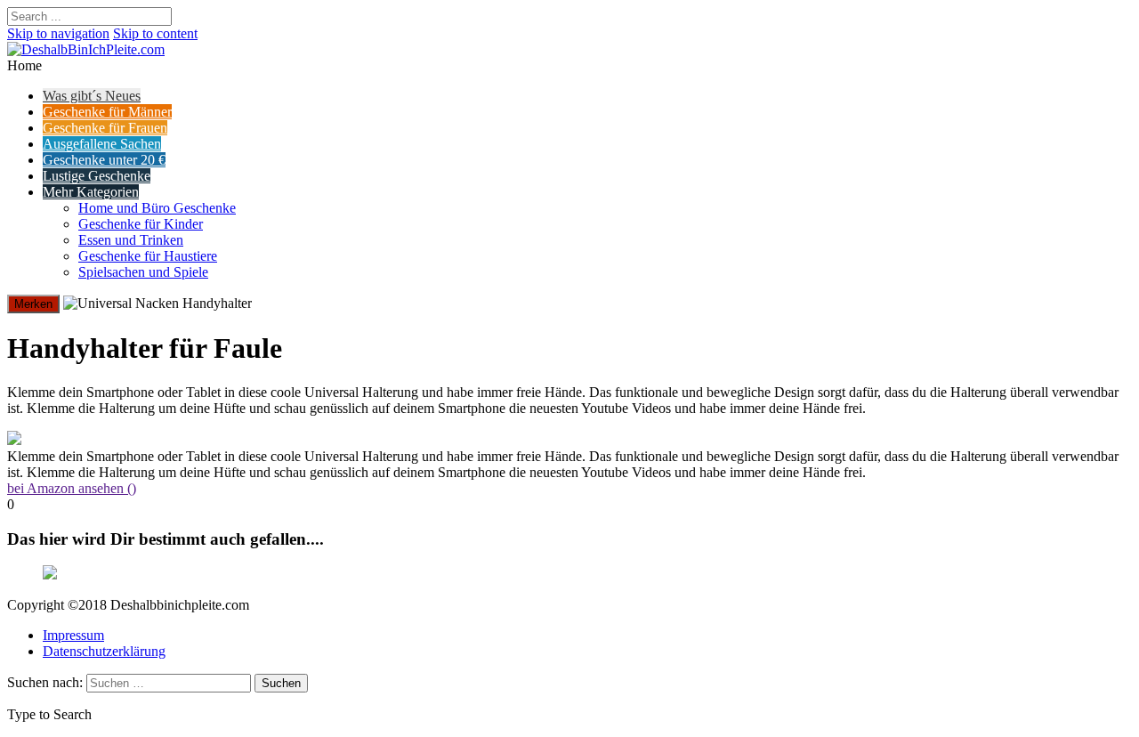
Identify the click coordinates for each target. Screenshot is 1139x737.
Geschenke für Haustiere (147, 255)
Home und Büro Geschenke (157, 207)
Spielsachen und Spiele (143, 271)
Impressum (73, 635)
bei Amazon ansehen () (71, 488)
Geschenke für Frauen (105, 127)
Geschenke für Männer (107, 111)
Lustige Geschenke (96, 175)
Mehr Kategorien (91, 191)
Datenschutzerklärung (104, 651)
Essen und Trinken (130, 239)
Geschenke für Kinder (140, 223)
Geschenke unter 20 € (104, 159)
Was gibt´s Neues (92, 95)
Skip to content (155, 33)
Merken (33, 304)
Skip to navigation (58, 33)
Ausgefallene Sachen (102, 143)
